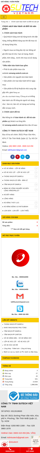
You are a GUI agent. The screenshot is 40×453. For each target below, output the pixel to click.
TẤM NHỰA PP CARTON (13, 334)
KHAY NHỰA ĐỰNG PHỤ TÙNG (15, 327)
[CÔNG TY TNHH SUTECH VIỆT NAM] (35, 442)
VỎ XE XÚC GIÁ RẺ (11, 345)
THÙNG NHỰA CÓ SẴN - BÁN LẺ (16, 180)
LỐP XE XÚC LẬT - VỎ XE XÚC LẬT (17, 341)
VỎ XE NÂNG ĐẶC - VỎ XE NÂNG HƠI (17, 338)
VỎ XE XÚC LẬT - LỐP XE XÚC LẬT (17, 172)
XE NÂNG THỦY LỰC (11, 202)
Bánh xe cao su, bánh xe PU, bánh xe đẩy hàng (20, 352)
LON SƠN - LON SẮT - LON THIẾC (16, 211)
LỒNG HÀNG (8, 198)
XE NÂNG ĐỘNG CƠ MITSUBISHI (16, 206)
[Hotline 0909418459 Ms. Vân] (4, 444)
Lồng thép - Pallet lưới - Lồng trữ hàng (17, 348)
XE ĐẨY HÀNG (9, 194)
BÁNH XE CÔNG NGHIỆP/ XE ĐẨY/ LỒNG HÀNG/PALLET (16, 189)
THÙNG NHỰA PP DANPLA (13, 176)
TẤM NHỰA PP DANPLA (12, 184)
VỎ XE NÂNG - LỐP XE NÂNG (14, 168)
